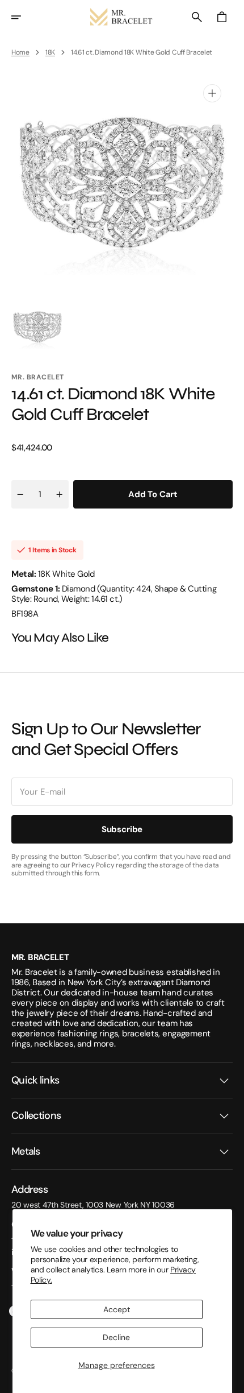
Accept (116, 1309)
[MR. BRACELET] (122, 17)
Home (20, 52)
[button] (23, 17)
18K (50, 52)
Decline (116, 1337)
